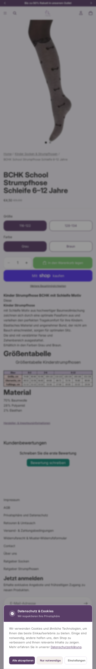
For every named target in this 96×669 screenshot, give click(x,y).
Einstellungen (76, 660)
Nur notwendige (50, 660)
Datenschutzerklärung (66, 647)
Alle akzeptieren (22, 660)
